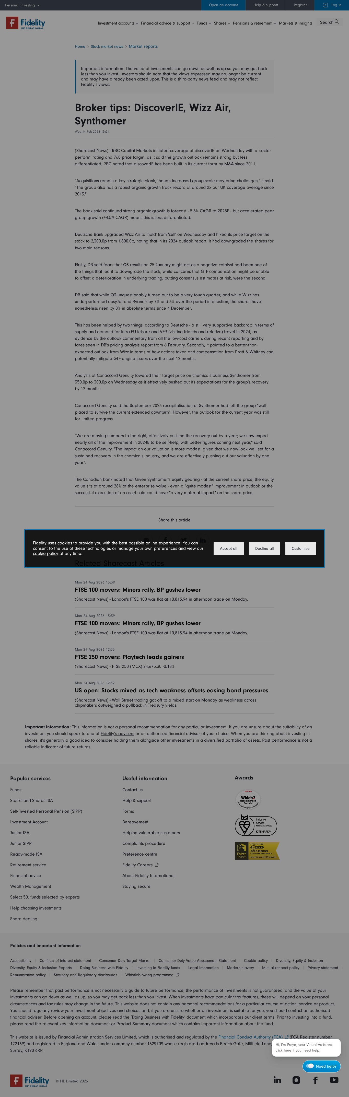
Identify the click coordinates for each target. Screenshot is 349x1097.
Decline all (264, 548)
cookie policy (45, 553)
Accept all (228, 548)
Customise (301, 548)
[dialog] (174, 548)
